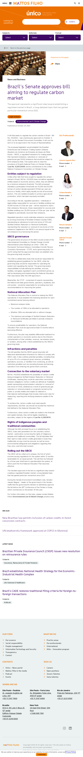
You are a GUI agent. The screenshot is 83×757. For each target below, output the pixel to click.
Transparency (11, 652)
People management (14, 646)
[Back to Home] (28, 3)
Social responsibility (14, 643)
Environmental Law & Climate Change (31, 121)
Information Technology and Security (21, 649)
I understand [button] (41, 754)
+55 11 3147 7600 (9, 698)
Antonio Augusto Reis (67, 160)
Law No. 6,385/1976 (42, 417)
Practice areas (52, 640)
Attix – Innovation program (58, 649)
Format (58, 33)
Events (8, 677)
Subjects (6, 33)
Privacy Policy (70, 752)
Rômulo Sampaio (65, 225)
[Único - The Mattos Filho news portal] (41, 15)
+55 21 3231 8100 (64, 698)
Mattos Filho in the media (16, 671)
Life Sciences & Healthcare (14, 583)
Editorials (33, 33)
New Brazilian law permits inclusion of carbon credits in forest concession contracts (36, 519)
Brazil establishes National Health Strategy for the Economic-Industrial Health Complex (38, 573)
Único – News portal (14, 668)
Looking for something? (8, 22)
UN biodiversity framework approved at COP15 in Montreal (35, 530)
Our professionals (54, 643)
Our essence (11, 640)
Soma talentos (53, 677)
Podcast (9, 674)
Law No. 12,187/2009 (16, 167)
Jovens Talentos (53, 674)
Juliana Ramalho (65, 192)
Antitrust (7, 602)
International (52, 646)
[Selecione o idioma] (79, 3)
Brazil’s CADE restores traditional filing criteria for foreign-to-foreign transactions (39, 592)
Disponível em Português (60, 57)
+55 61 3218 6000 (10, 719)
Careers (50, 668)
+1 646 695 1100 (37, 713)
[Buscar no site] (75, 3)
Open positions (53, 671)
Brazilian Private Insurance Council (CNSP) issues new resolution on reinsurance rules (41, 553)
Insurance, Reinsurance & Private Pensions (20, 563)
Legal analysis (14, 117)
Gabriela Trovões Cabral (65, 239)
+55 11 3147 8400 (37, 698)
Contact (9, 655)
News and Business (16, 79)
